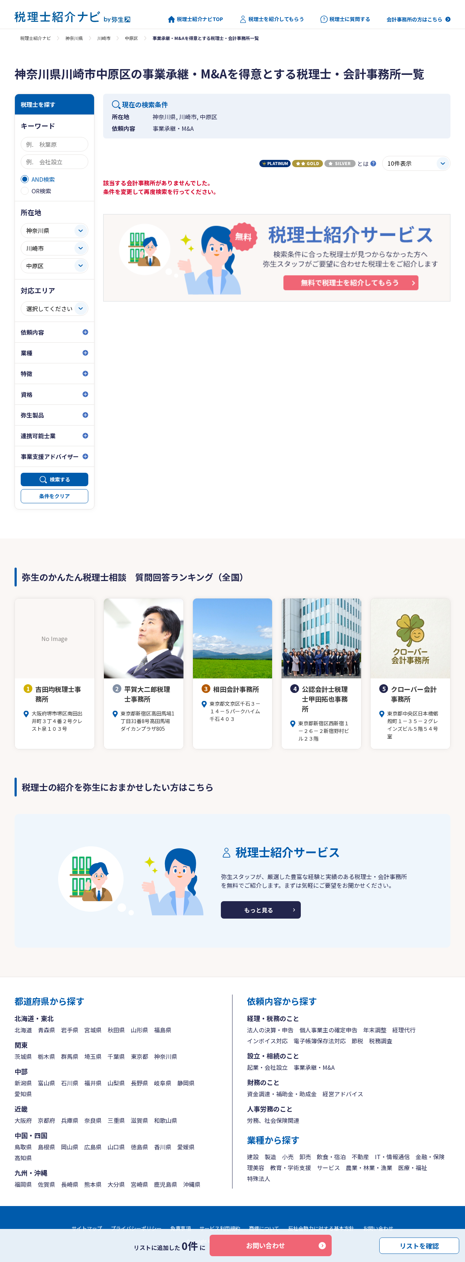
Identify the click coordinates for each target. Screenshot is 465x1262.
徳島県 (139, 1146)
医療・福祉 (412, 1167)
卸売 (305, 1156)
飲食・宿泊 (331, 1156)
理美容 (255, 1167)
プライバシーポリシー (136, 1228)
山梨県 (116, 1082)
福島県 (162, 1029)
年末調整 (375, 1029)
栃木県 (46, 1056)
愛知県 (23, 1093)
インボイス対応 (267, 1040)
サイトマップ (87, 1228)
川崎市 (103, 38)
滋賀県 (139, 1120)
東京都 (139, 1056)
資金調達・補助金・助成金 (282, 1093)
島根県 (46, 1146)
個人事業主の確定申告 (328, 1029)
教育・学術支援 (290, 1167)
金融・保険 (430, 1156)
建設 (253, 1156)
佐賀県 (46, 1184)
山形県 (139, 1029)
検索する (60, 479)
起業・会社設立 (267, 1067)
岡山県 (69, 1146)
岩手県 (69, 1029)
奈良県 (93, 1120)
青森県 (46, 1029)
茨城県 (23, 1056)
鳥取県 (23, 1146)
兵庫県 (69, 1120)
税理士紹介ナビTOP (200, 19)
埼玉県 (93, 1056)
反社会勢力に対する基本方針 (321, 1228)
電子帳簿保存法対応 (320, 1040)
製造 (270, 1156)
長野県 (139, 1082)
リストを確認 (419, 1245)
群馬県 (69, 1056)
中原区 (131, 38)
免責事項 (180, 1228)
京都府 (46, 1120)
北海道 (23, 1029)
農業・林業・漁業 (369, 1167)
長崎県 (69, 1184)
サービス (328, 1167)
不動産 (360, 1156)
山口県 (116, 1146)
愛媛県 (186, 1146)
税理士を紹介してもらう (276, 19)
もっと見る (258, 910)
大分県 (116, 1184)
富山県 (46, 1082)
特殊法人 (258, 1178)
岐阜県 (162, 1082)
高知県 (23, 1157)
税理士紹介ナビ (35, 38)
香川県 (162, 1146)
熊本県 (93, 1184)
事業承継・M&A (314, 1067)
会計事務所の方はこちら (414, 19)
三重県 (116, 1120)
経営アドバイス (343, 1093)
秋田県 (116, 1029)
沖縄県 (192, 1184)
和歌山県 (165, 1120)
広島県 (93, 1146)
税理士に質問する (349, 19)
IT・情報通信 (392, 1156)
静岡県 (186, 1082)
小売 (288, 1156)
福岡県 (23, 1184)
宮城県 (93, 1029)
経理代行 (404, 1029)
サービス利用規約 (219, 1228)
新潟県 (23, 1082)
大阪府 (23, 1120)
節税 (357, 1040)
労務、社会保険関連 (273, 1120)
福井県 (93, 1082)
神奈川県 (74, 38)
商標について (264, 1228)
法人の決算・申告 (270, 1029)
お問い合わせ (265, 1245)
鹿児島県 (165, 1184)
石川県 (69, 1082)
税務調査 (380, 1040)
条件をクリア (54, 496)
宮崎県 (139, 1184)
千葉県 (116, 1056)
